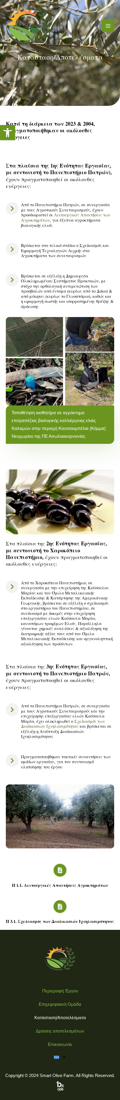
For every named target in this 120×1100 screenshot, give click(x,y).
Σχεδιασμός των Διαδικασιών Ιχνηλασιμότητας (63, 723)
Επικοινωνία (60, 1044)
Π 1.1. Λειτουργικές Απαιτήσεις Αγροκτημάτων (60, 885)
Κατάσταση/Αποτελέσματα (60, 1017)
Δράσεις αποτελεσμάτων (60, 1031)
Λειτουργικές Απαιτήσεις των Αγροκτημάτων (65, 217)
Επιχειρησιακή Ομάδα (60, 1004)
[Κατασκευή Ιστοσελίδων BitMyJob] (60, 1085)
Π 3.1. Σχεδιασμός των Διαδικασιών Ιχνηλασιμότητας (60, 921)
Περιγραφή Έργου (60, 991)
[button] (7, 132)
